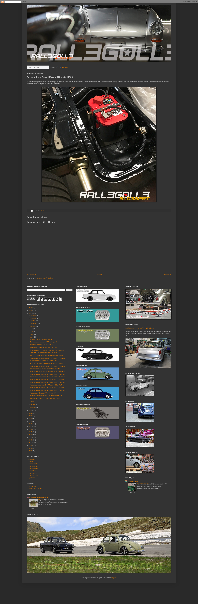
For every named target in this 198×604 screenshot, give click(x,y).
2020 (30, 418)
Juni (31, 331)
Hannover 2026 (33, 468)
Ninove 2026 (33, 473)
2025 (30, 310)
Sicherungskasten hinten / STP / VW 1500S (43, 361)
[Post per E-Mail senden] (31, 211)
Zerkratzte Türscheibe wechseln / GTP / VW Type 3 (46, 353)
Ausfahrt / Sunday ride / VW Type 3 (41, 339)
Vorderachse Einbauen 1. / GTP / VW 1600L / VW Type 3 (47, 371)
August (32, 326)
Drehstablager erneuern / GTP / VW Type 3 (43, 342)
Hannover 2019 (33, 466)
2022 (30, 413)
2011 (30, 443)
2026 (30, 308)
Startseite (99, 275)
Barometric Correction (143, 483)
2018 (30, 424)
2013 (30, 437)
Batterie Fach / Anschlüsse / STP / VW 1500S (44, 347)
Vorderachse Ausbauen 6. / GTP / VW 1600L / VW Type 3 (47, 377)
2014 (30, 435)
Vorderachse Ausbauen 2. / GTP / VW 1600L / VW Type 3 (47, 387)
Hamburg (31, 461)
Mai (31, 334)
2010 (30, 445)
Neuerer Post (31, 275)
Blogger (113, 578)
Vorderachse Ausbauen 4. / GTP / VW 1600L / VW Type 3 (47, 382)
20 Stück (41, 499)
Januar (32, 407)
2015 (30, 432)
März (32, 402)
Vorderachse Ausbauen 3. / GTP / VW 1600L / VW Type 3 (47, 385)
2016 (30, 429)
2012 (30, 440)
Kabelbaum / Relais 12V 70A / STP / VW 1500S (44, 398)
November (33, 318)
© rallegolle (44, 211)
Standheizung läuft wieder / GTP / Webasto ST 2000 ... (47, 396)
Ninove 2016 (33, 471)
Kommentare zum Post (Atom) (43, 278)
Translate (65, 67)
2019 (30, 421)
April (32, 337)
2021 (30, 416)
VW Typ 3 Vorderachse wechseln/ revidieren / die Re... (47, 355)
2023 (30, 410)
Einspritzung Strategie (35, 488)
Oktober (33, 321)
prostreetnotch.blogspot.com (38, 497)
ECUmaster (32, 486)
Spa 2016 (32, 478)
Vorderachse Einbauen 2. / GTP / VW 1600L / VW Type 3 (47, 366)
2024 (30, 313)
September (34, 323)
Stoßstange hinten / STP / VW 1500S (139, 328)
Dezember (33, 315)
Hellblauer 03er (133, 481)
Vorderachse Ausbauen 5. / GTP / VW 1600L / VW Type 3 (47, 379)
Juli (31, 329)
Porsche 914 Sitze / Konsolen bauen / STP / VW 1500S (47, 363)
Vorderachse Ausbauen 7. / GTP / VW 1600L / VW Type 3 (47, 374)
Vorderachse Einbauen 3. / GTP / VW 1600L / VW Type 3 (47, 358)
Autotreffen (32, 459)
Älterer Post (167, 275)
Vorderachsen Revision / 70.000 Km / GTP (43, 393)
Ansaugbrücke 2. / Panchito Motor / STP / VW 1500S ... (47, 350)
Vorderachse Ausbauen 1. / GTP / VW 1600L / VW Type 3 (47, 390)
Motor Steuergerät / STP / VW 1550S (41, 345)
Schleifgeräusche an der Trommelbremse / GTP (45, 369)
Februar (33, 404)
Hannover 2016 (33, 464)
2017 (30, 426)
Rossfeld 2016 (33, 475)
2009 (30, 448)
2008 (30, 451)
